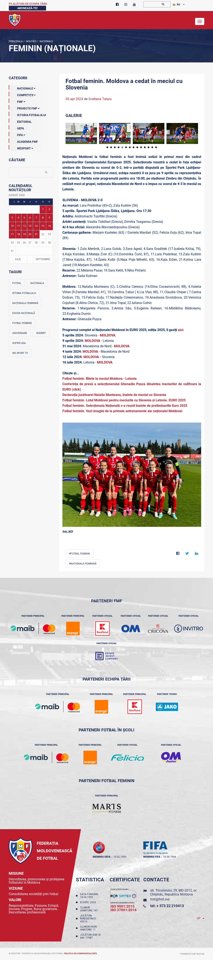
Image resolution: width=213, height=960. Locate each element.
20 (29, 234)
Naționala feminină (25, 303)
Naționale (46, 41)
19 (24, 234)
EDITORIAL (24, 121)
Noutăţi (30, 41)
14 (36, 225)
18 (18, 234)
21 (36, 234)
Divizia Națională (23, 313)
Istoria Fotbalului (31, 115)
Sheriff (41, 333)
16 (49, 225)
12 (24, 225)
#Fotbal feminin (79, 553)
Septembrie (43, 259)
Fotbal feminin (22, 323)
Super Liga (19, 343)
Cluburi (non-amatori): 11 (88, 928)
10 (12, 225)
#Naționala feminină (83, 563)
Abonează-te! (27, 8)
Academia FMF (27, 141)
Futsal (16, 283)
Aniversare (19, 333)
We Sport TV (20, 353)
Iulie (18, 259)
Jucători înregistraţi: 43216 (88, 918)
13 (29, 225)
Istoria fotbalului (24, 293)
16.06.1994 (169, 856)
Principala (16, 41)
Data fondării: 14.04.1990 (89, 896)
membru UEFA (101, 856)
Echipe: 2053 (88, 902)
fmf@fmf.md (160, 899)
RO (178, 4)
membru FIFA (151, 856)
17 (12, 234)
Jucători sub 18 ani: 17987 (90, 936)
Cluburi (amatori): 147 (89, 909)
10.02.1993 (119, 856)
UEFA (20, 128)
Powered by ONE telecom (192, 954)
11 (18, 225)
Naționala (37, 283)
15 (42, 225)
